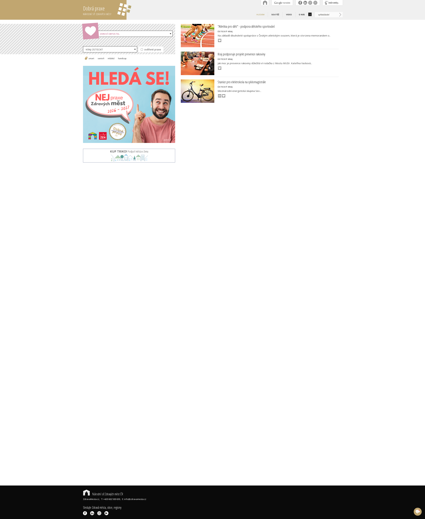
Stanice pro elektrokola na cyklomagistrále (242, 82)
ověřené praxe (152, 49)
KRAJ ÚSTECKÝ (94, 49)
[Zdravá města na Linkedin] (92, 513)
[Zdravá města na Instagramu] (99, 513)
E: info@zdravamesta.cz (134, 499)
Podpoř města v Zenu (129, 151)
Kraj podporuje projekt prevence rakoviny (241, 54)
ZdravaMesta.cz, (91, 499)
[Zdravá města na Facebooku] (85, 513)
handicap (122, 59)
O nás (302, 14)
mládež (111, 59)
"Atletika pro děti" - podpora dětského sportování (246, 26)
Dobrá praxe (97, 10)
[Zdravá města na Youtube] (107, 513)
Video (289, 14)
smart (91, 59)
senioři (101, 59)
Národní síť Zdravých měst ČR (107, 494)
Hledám (260, 14)
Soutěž (275, 14)
